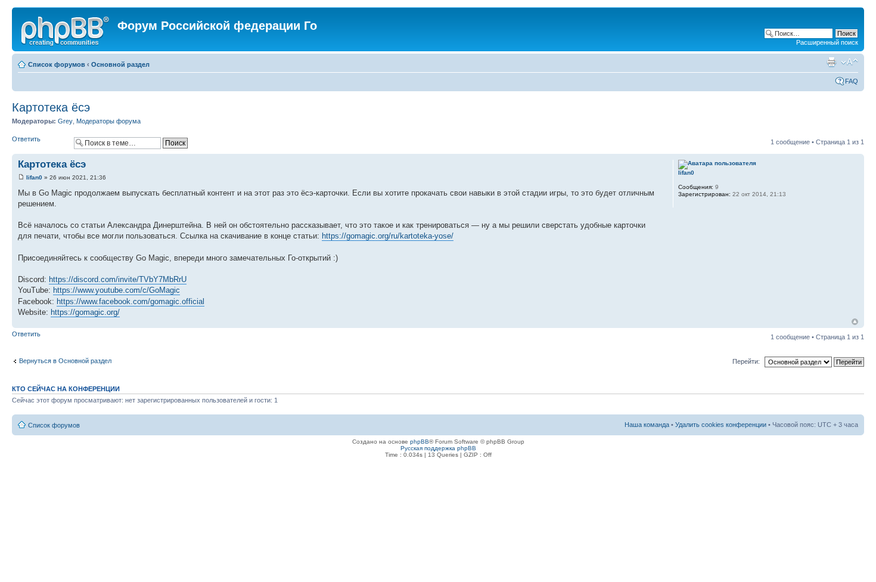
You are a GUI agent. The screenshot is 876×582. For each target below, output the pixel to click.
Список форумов (56, 64)
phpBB (419, 441)
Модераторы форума (108, 121)
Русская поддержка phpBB (438, 448)
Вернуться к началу (855, 321)
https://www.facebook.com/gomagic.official (130, 301)
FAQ (851, 81)
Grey (65, 121)
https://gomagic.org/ (85, 312)
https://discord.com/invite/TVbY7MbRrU (118, 279)
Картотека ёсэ (51, 107)
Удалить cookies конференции (720, 424)
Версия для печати (831, 62)
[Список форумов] (66, 29)
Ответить (26, 139)
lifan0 (34, 177)
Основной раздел (120, 64)
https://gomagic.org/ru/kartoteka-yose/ (387, 235)
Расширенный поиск (827, 42)
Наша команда (647, 424)
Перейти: (746, 361)
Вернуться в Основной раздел (65, 360)
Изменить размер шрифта (849, 62)
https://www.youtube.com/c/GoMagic (116, 290)
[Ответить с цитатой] (640, 163)
